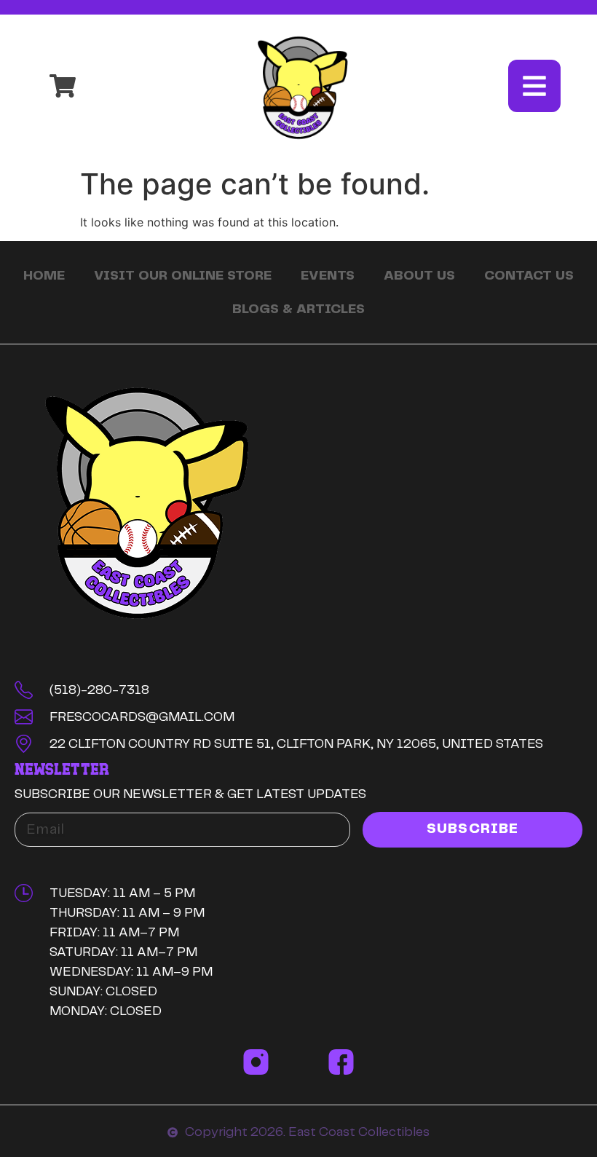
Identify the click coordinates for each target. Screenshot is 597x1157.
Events (328, 276)
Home (44, 276)
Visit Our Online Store (183, 276)
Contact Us (529, 276)
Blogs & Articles (298, 309)
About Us (419, 276)
